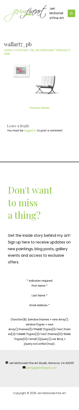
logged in (30, 130)
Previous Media (39, 108)
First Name (40, 286)
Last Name (40, 295)
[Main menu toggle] (71, 13)
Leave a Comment (16, 50)
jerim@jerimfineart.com (41, 368)
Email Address (40, 305)
